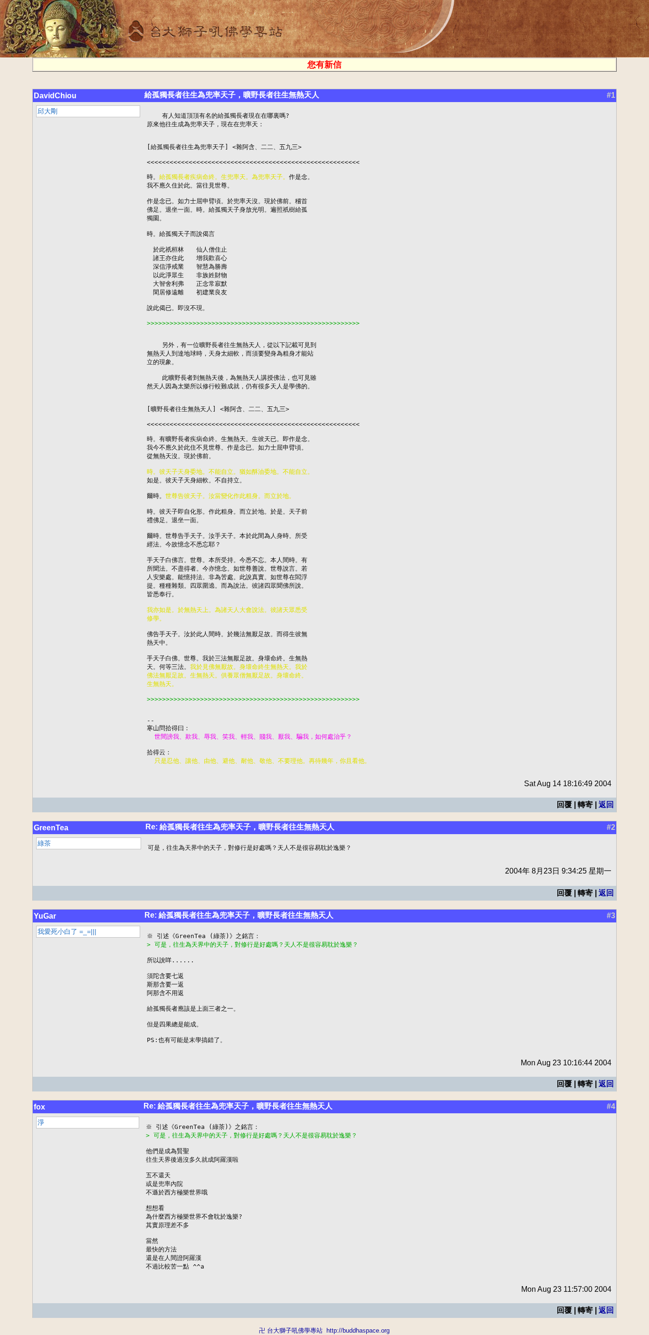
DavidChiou (55, 96)
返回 (606, 804)
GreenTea (51, 828)
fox (39, 1107)
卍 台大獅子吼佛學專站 (291, 1330)
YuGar (45, 916)
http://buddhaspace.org (358, 1330)
